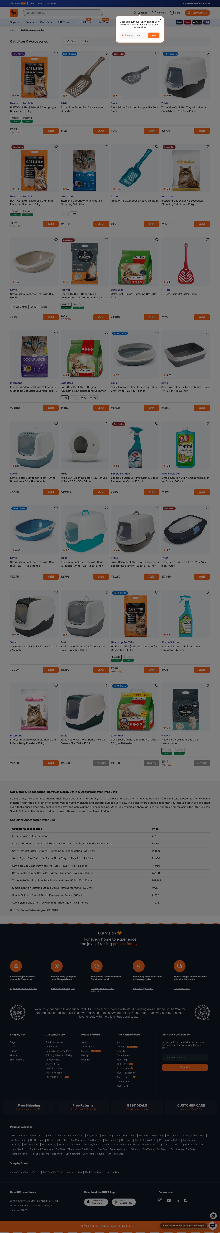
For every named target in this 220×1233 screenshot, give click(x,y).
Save (154, 35)
